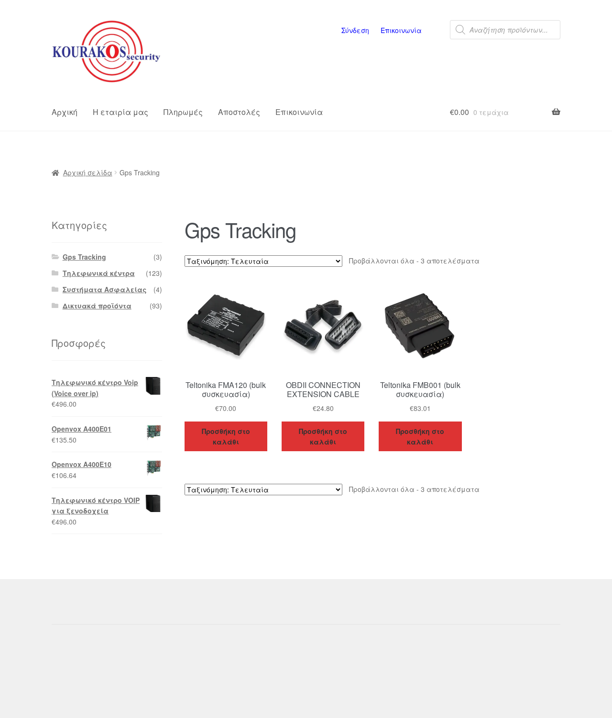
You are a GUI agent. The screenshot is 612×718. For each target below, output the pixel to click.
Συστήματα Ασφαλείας (105, 289)
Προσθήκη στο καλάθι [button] (226, 436)
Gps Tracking (84, 257)
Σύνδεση (355, 30)
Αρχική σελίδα (87, 172)
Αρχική (64, 111)
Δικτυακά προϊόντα (97, 305)
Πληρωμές (183, 111)
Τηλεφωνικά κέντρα (99, 273)
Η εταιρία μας (120, 111)
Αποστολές (239, 111)
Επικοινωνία (401, 30)
